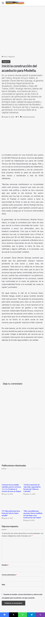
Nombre (5, 565)
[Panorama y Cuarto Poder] (15, 3)
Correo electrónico (9, 575)
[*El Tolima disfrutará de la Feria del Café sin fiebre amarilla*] (12, 503)
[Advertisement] (22, 30)
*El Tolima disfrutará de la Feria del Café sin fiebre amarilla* (11, 513)
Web (3, 584)
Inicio (5, 56)
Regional (12, 56)
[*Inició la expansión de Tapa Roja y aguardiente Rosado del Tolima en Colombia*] (33, 476)
